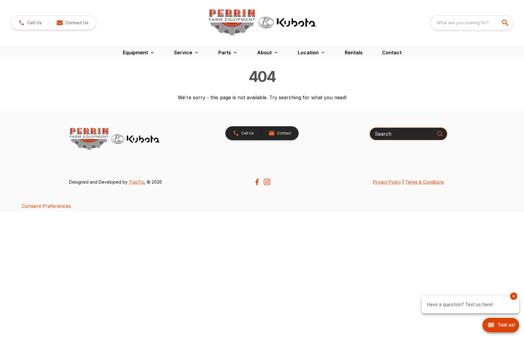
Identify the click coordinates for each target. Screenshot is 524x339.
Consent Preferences (46, 206)
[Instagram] (267, 181)
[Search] (440, 134)
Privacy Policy (387, 182)
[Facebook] (257, 181)
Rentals (354, 52)
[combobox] (472, 22)
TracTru (136, 182)
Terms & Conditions (424, 182)
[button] (30, 22)
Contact (391, 52)
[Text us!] (501, 325)
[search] (506, 23)
